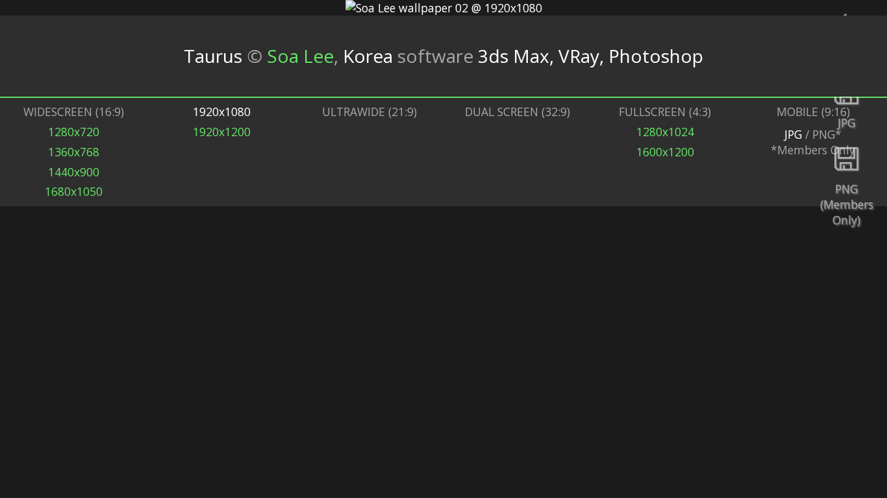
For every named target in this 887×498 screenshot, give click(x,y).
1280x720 (73, 131)
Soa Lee (300, 55)
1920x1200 (222, 131)
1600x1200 (665, 152)
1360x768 (73, 152)
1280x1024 (665, 131)
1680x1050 (74, 191)
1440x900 (73, 172)
